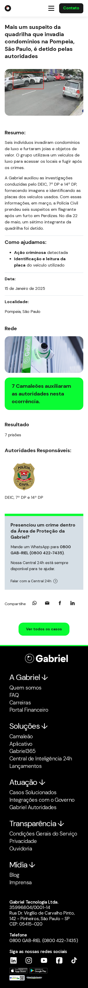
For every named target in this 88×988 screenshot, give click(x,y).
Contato (71, 7)
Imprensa (20, 882)
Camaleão (21, 736)
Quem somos (25, 687)
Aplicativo (20, 743)
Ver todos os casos (44, 629)
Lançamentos (25, 766)
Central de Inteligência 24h (40, 758)
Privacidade (23, 841)
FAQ (14, 695)
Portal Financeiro (28, 709)
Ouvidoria (20, 848)
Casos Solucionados (32, 792)
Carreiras (20, 702)
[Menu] (51, 8)
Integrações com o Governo (42, 799)
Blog (14, 874)
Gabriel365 (22, 751)
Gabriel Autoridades (33, 807)
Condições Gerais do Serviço (43, 833)
